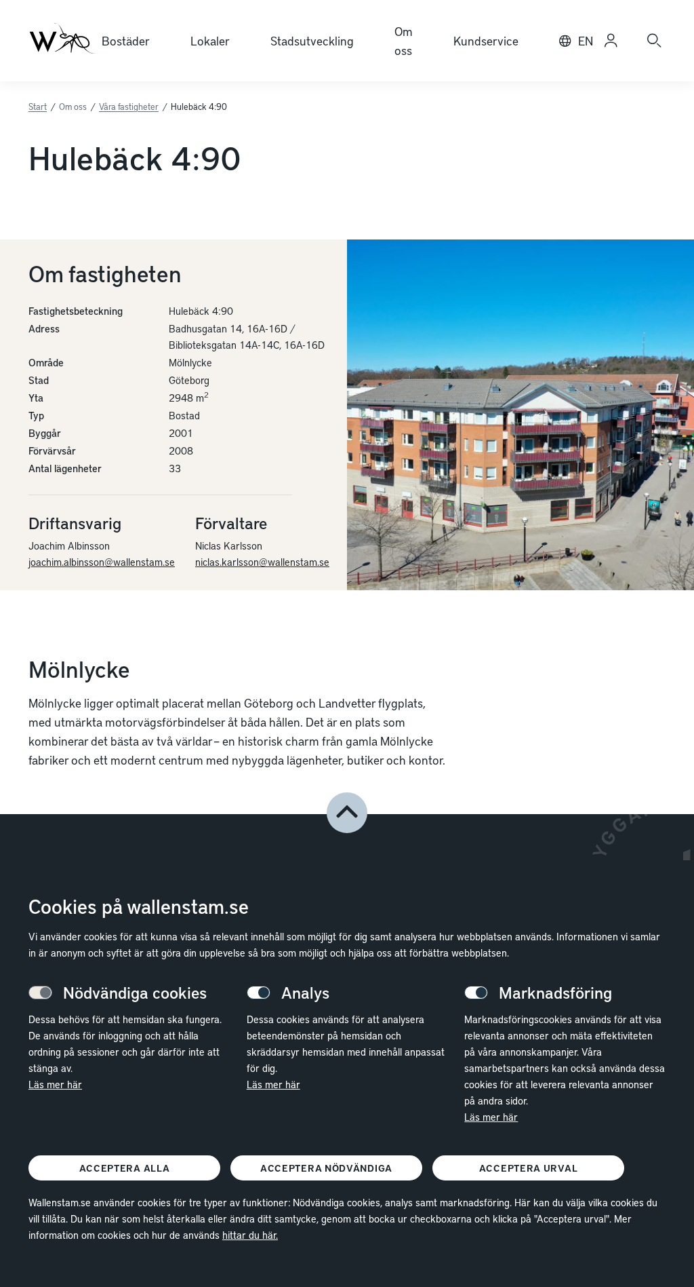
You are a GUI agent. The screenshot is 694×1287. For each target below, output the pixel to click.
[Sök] (654, 40)
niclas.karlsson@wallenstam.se (262, 562)
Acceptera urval (528, 1167)
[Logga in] (610, 40)
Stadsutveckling (312, 40)
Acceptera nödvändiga (326, 1167)
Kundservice (485, 40)
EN (585, 40)
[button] (347, 812)
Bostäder (126, 40)
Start (37, 106)
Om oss (403, 40)
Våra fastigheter (129, 106)
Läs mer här (55, 1084)
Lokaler (210, 40)
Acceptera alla (124, 1167)
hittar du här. (250, 1235)
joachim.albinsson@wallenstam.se (101, 562)
